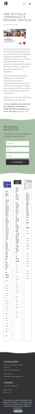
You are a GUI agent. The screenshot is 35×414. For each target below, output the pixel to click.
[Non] (33, 406)
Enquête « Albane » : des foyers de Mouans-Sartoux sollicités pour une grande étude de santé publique (7, 230)
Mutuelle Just (22, 111)
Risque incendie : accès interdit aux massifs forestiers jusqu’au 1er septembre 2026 (17, 220)
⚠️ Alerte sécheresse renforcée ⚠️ (28, 205)
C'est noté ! (18, 411)
